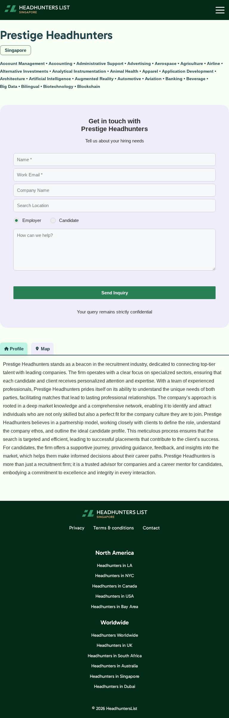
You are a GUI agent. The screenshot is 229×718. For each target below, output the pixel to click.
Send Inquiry (114, 292)
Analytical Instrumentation (79, 71)
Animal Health (124, 71)
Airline (213, 63)
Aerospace (166, 63)
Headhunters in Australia (114, 666)
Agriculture (191, 63)
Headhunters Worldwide (114, 635)
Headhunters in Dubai (114, 686)
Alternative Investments (24, 71)
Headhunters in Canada (114, 586)
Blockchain (88, 86)
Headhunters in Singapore (114, 676)
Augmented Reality (94, 78)
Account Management (22, 63)
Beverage (195, 78)
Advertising (139, 63)
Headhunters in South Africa (115, 655)
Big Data (8, 86)
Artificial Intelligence (50, 78)
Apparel (150, 71)
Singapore (15, 50)
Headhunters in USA (114, 596)
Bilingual (30, 86)
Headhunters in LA (114, 565)
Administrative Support (99, 63)
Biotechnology (58, 86)
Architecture (12, 78)
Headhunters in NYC (114, 575)
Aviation (153, 78)
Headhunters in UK (114, 645)
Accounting (60, 63)
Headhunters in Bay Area (114, 606)
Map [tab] (45, 348)
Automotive (129, 78)
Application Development (187, 71)
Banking (173, 78)
